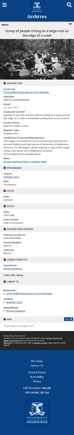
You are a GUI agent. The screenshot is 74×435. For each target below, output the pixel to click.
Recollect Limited (40, 343)
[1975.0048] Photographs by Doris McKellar (29, 293)
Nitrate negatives (15, 310)
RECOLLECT (8, 343)
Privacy (37, 381)
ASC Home (37, 361)
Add (67, 319)
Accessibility (37, 377)
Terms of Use (20, 336)
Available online (38, 161)
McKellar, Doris (14, 302)
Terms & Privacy (37, 372)
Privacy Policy (9, 336)
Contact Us (37, 365)
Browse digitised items (16, 161)
